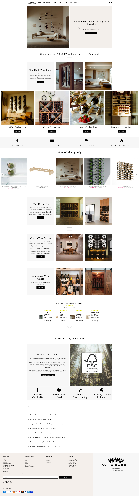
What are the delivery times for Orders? (42, 442)
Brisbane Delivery (72, 463)
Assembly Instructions (30, 466)
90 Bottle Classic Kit (125, 186)
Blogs (4, 459)
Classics (60, 2)
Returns (26, 462)
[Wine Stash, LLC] (32, 2)
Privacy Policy (6, 466)
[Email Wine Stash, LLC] (3, 482)
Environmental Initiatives (8, 465)
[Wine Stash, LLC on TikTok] (10, 482)
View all (40, 217)
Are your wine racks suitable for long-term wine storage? (47, 424)
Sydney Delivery (72, 459)
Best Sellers (68, 2)
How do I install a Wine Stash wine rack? (42, 419)
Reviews (26, 463)
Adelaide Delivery (72, 465)
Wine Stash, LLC (9, 488)
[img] (69, 306)
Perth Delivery (71, 462)
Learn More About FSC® (48, 375)
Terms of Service (7, 463)
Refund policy (6, 468)
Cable (39, 2)
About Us (5, 460)
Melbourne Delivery (72, 460)
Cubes (54, 2)
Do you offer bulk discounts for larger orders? (43, 433)
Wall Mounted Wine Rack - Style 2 (97, 186)
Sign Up (65, 477)
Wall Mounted (47, 2)
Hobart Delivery (71, 466)
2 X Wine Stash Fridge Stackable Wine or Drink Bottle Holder (13, 186)
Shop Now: (17, 131)
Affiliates (5, 462)
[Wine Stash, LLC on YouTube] (12, 482)
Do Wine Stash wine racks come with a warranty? (45, 446)
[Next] (136, 174)
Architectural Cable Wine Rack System (69, 186)
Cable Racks (49, 462)
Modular (76, 2)
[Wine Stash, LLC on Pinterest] (8, 482)
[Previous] (2, 174)
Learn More (40, 256)
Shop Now (40, 82)
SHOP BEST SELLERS (91, 33)
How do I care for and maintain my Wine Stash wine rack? (47, 437)
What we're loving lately (69, 152)
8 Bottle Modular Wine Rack (42, 186)
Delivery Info (27, 465)
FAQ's (26, 460)
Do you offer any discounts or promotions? (43, 428)
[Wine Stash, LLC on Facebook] (5, 482)
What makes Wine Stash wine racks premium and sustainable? (49, 415)
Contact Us (27, 459)
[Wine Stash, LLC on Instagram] (7, 482)
